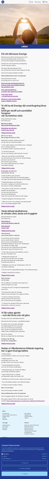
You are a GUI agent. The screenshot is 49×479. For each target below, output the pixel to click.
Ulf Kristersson (5, 413)
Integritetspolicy (6, 425)
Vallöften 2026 (5, 416)
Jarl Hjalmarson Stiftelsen (30, 431)
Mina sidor (4, 428)
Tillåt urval (25, 463)
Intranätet (4, 429)
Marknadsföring (7, 458)
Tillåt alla (25, 474)
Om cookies (5, 426)
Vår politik (4, 419)
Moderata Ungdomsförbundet (31, 425)
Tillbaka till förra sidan (8, 168)
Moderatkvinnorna (28, 426)
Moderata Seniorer (28, 428)
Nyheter (4, 418)
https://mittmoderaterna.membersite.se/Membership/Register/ (26, 401)
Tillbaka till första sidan (8, 133)
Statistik (5, 456)
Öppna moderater (28, 429)
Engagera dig (27, 415)
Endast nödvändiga (25, 468)
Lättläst (26, 418)
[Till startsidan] (2, 2)
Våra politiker (27, 413)
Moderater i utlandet (29, 434)
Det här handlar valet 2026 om (9, 415)
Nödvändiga (6, 454)
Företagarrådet (28, 432)
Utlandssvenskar (28, 416)
